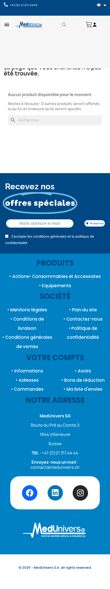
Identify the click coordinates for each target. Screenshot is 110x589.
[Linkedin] (55, 493)
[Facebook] (29, 493)
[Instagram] (80, 493)
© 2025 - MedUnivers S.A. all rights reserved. (55, 567)
